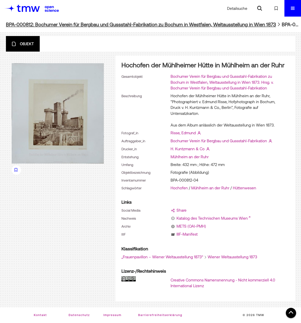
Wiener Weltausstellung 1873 (232, 257)
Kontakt (40, 315)
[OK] (259, 8)
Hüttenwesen (244, 188)
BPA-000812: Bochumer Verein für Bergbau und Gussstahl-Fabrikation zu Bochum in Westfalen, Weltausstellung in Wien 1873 (141, 24)
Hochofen (179, 188)
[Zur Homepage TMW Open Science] (52, 9)
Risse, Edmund (183, 133)
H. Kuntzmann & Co (188, 149)
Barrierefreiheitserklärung (160, 315)
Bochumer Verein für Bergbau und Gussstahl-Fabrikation (219, 141)
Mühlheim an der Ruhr (190, 157)
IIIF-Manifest (187, 234)
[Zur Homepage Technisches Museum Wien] (22, 8)
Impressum (112, 315)
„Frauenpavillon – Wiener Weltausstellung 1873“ (162, 257)
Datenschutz (79, 315)
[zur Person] (199, 133)
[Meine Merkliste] (276, 8)
